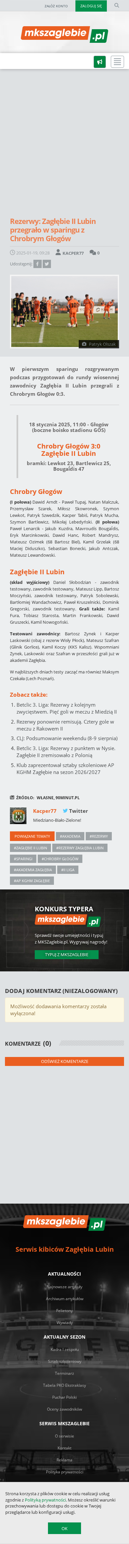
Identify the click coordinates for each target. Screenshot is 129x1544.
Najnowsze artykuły (64, 1287)
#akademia (70, 836)
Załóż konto (56, 6)
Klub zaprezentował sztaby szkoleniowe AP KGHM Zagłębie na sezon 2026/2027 (65, 768)
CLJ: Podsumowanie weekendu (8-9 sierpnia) (67, 738)
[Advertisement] (64, 145)
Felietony (64, 1310)
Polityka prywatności (64, 1472)
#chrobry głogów (60, 858)
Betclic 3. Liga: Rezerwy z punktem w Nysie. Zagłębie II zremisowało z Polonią (66, 751)
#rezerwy (99, 836)
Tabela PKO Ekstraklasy (64, 1385)
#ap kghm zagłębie (32, 880)
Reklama (64, 1460)
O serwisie (64, 1436)
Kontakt (64, 1448)
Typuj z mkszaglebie (66, 954)
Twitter (78, 810)
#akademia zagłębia (33, 869)
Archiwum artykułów (64, 1298)
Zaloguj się (91, 5)
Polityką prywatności (45, 1500)
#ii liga (67, 869)
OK (64, 1528)
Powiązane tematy (32, 836)
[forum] (100, 62)
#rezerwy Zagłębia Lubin (80, 847)
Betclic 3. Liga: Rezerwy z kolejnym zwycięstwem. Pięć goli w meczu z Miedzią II (67, 708)
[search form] (116, 5)
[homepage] (5, 60)
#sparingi (23, 858)
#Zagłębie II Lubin (30, 847)
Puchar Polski (64, 1397)
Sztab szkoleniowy (64, 1361)
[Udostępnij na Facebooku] (37, 264)
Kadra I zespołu (65, 1349)
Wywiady (65, 1322)
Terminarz (64, 1373)
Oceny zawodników (64, 1409)
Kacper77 (45, 810)
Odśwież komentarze (64, 1061)
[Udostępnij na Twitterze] (47, 264)
